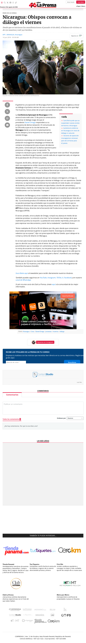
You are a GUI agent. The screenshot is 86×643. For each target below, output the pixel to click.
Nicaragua (26, 331)
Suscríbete (81, 2)
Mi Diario (40, 610)
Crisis (32, 331)
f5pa (66, 615)
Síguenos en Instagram (45, 342)
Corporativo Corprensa (16, 610)
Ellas (53, 610)
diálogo (62, 331)
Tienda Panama (41, 621)
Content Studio (15, 615)
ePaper (78, 6)
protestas (48, 331)
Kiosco (83, 6)
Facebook (67, 277)
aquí (53, 284)
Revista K (65, 610)
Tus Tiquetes (27, 615)
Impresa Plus (28, 621)
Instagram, (51, 277)
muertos (55, 331)
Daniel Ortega (30, 122)
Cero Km (53, 621)
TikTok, (59, 277)
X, (62, 277)
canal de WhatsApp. (23, 280)
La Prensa (28, 610)
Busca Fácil (40, 615)
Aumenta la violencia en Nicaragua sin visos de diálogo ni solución (70, 130)
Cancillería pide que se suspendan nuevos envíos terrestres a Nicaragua (70, 123)
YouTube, (43, 277)
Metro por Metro (15, 621)
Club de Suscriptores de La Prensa (53, 615)
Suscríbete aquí (22, 273)
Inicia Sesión (70, 2)
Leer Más (79, 382)
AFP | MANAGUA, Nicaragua (12, 35)
